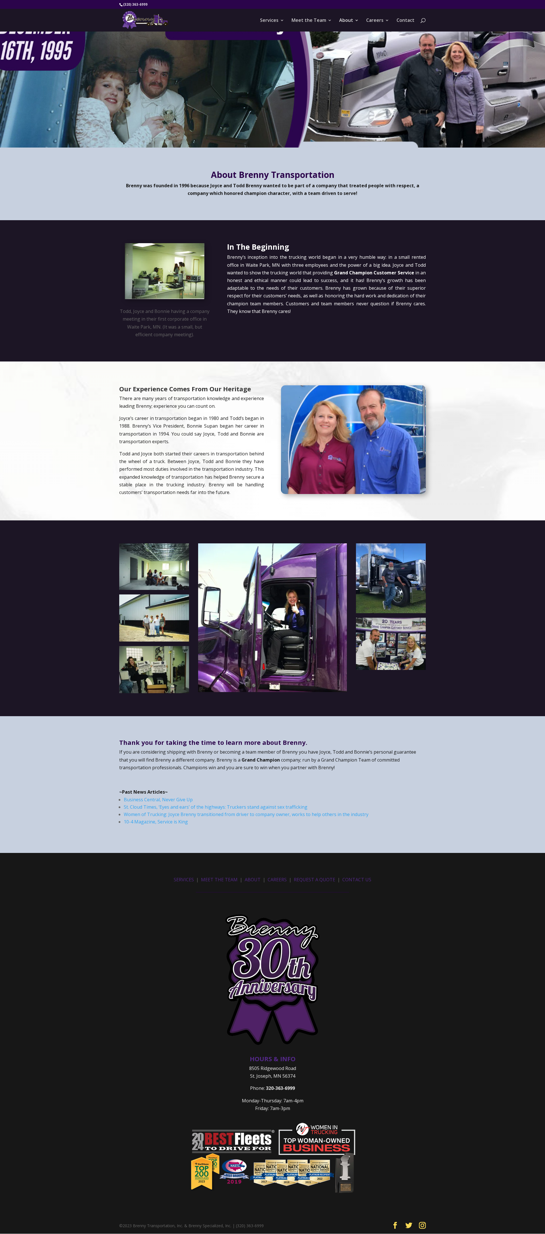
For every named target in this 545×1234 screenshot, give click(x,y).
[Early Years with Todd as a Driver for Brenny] (154, 588)
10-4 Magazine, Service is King (156, 822)
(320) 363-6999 (135, 4)
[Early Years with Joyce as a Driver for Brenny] (272, 690)
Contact (405, 20)
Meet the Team (309, 20)
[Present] (154, 691)
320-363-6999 (280, 1088)
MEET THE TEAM (219, 879)
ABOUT (253, 879)
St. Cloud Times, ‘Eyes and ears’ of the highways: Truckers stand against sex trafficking (215, 807)
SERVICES (184, 879)
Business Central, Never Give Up (158, 799)
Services (269, 20)
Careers (374, 20)
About (346, 20)
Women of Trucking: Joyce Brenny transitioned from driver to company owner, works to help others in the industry (246, 814)
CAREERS (277, 879)
